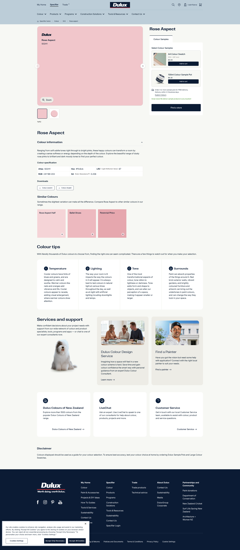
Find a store (176, 107)
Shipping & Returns (92, 541)
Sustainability (87, 512)
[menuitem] (42, 14)
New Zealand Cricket (192, 503)
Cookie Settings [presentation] (168, 541)
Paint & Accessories (90, 492)
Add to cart (183, 64)
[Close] (85, 523)
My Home (41, 4)
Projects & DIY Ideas (90, 497)
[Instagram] (45, 502)
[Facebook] (37, 502)
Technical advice (139, 492)
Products (110, 492)
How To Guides (88, 502)
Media (160, 497)
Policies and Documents (113, 541)
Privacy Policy (152, 541)
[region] (46, 533)
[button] (47, 100)
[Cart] (200, 4)
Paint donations (190, 490)
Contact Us (86, 517)
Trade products (139, 487)
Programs (110, 497)
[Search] (173, 4)
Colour (84, 487)
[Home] (38, 21)
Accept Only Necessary (55, 541)
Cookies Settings (16, 541)
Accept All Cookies (76, 541)
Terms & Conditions (135, 541)
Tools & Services (88, 507)
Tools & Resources (114, 510)
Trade (65, 4)
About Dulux (163, 482)
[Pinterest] (53, 502)
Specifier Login (113, 525)
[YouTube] (60, 502)
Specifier (54, 4)
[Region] (179, 4)
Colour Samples (161, 39)
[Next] (142, 65)
